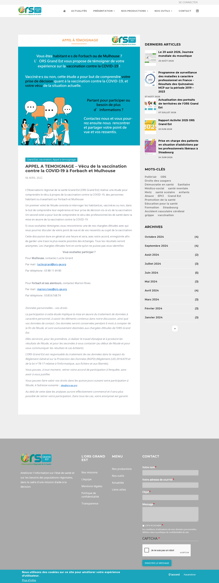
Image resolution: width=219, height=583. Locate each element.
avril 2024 (152, 290)
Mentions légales (91, 486)
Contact (185, 10)
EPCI (161, 195)
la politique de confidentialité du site (172, 532)
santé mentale (178, 188)
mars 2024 (152, 299)
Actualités (79, 10)
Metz (148, 192)
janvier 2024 (154, 317)
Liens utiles (119, 489)
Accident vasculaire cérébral (164, 211)
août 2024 (152, 254)
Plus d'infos (29, 580)
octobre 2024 (154, 236)
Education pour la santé (161, 203)
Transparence (89, 503)
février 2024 (153, 308)
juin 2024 (151, 272)
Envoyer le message (157, 563)
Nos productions (134, 10)
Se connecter (188, 2)
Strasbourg (170, 207)
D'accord (174, 574)
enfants (184, 192)
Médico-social (154, 188)
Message (147, 504)
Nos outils (163, 10)
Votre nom (148, 467)
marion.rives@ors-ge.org (52, 289)
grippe (149, 215)
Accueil (64, 11)
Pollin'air (151, 176)
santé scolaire (165, 192)
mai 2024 (151, 281)
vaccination (166, 215)
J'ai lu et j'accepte (154, 525)
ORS (163, 176)
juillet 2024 (153, 263)
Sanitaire (184, 184)
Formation (152, 207)
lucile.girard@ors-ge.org (51, 264)
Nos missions (89, 472)
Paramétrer (190, 574)
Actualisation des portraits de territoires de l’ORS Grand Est (178, 103)
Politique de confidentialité (90, 495)
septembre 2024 (156, 245)
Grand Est (174, 195)
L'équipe (86, 479)
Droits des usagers (158, 180)
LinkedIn (197, 11)
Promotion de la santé (160, 199)
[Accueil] (31, 11)
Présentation (103, 10)
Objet (145, 492)
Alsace (149, 195)
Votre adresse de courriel (157, 479)
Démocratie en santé (159, 184)
